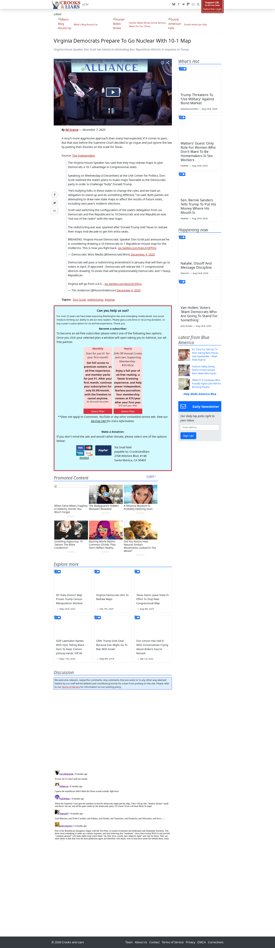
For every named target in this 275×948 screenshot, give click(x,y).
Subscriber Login (212, 9)
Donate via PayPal (103, 450)
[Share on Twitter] (54, 203)
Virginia (110, 300)
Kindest (84, 458)
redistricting (95, 300)
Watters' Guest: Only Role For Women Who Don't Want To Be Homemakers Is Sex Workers (198, 151)
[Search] (198, 4)
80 (54, 211)
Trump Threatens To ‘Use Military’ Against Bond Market (197, 98)
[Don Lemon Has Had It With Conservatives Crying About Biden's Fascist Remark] (153, 625)
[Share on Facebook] (54, 195)
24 (181, 281)
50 (56, 617)
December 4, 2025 (143, 254)
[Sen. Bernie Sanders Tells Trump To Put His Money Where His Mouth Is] (199, 184)
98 (181, 117)
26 (56, 571)
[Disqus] (113, 805)
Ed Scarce (71, 130)
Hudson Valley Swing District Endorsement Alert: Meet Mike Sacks (204, 370)
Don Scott (79, 300)
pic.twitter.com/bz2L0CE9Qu (123, 284)
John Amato (186, 325)
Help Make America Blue (199, 394)
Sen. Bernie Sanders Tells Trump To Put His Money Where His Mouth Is (198, 206)
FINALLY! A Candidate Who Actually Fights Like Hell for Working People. (206, 384)
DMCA (201, 942)
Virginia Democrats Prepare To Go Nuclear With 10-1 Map (122, 40)
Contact (154, 942)
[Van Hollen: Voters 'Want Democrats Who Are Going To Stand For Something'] (199, 291)
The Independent (83, 155)
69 (181, 174)
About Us (141, 942)
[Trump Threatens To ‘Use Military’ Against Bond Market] (199, 79)
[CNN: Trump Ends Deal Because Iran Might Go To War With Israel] (112, 625)
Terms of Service (71, 686)
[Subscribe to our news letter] (193, 4)
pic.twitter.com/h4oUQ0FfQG (137, 248)
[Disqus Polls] (112, 729)
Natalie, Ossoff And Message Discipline (196, 265)
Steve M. (185, 273)
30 (96, 617)
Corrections (215, 942)
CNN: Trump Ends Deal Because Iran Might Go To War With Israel (111, 645)
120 (181, 68)
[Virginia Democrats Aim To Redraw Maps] (112, 580)
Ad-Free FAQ (98, 421)
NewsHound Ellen (189, 108)
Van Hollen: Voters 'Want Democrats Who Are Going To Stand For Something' (199, 313)
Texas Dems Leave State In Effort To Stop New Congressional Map (152, 599)
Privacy (190, 942)
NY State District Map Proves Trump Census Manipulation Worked (69, 599)
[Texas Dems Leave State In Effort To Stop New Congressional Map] (153, 580)
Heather (184, 165)
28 (181, 237)
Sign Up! (188, 435)
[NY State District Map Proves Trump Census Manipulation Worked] (72, 580)
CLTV (85, 4)
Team (129, 942)
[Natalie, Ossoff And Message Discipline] (199, 247)
